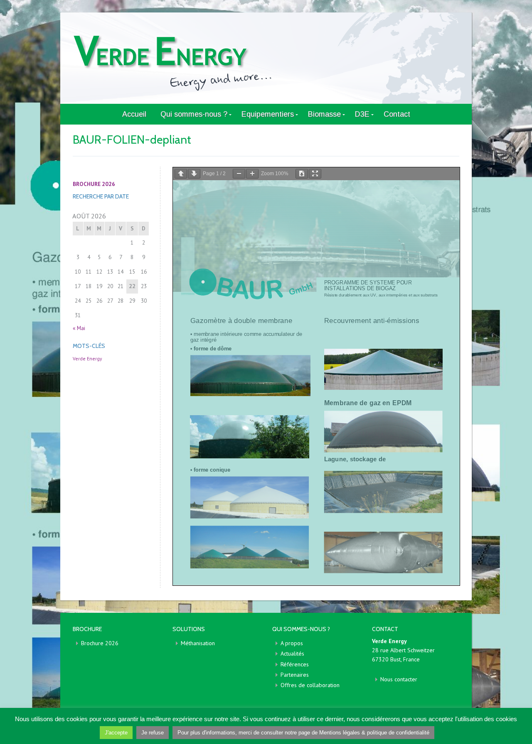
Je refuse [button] (152, 732)
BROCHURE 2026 (94, 184)
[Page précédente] (181, 174)
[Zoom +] (252, 174)
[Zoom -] (239, 174)
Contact (397, 114)
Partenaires (295, 674)
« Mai (79, 328)
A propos (292, 643)
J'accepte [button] (116, 732)
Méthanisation (198, 643)
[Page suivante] (194, 174)
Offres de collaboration (310, 685)
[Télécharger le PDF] (302, 174)
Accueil (134, 114)
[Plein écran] (315, 174)
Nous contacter (398, 679)
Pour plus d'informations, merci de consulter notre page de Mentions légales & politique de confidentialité (303, 732)
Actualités (292, 653)
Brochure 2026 (99, 643)
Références (295, 664)
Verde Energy (87, 358)
